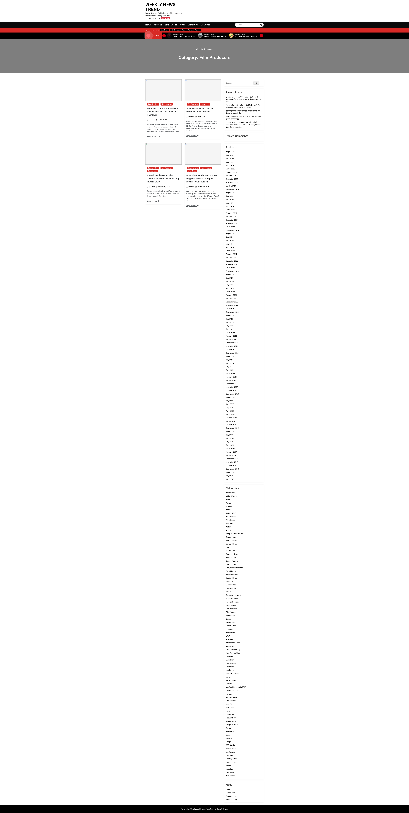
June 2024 (230, 240)
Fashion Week (231, 605)
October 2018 (231, 466)
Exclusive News (232, 598)
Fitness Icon (230, 616)
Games (228, 619)
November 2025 (232, 183)
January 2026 (231, 176)
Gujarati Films (231, 626)
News (182, 25)
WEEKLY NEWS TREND (160, 7)
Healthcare (230, 629)
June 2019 (230, 438)
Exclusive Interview (233, 595)
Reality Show (231, 721)
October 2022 (231, 309)
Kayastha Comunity (233, 650)
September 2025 (232, 189)
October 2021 (231, 350)
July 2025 (229, 196)
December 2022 (232, 302)
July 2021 (229, 360)
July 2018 (229, 476)
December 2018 (232, 459)
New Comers (231, 701)
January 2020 (231, 421)
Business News (232, 554)
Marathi (228, 677)
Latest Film (230, 656)
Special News (231, 749)
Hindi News (230, 633)
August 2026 (230, 152)
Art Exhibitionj (231, 520)
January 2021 (231, 380)
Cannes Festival (232, 561)
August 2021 (230, 356)
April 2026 (230, 165)
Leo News (230, 670)
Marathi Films (231, 680)
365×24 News (231, 496)
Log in (228, 789)
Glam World (230, 622)
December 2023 (232, 261)
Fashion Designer (232, 602)
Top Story (229, 755)
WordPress (194, 809)
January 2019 (231, 455)
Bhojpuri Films (231, 541)
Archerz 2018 (231, 513)
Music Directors (232, 691)
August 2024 (230, 234)
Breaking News (153, 104)
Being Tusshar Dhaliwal (234, 534)
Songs (228, 742)
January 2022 (231, 339)
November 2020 (232, 387)
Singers (229, 738)
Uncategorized (231, 762)
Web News (230, 772)
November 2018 (232, 462)
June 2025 (230, 200)
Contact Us (193, 25)
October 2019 (231, 425)
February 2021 (231, 377)
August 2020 (230, 397)
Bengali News (231, 537)
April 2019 (230, 445)
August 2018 (230, 472)
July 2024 (229, 237)
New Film (229, 704)
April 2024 (230, 247)
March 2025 (230, 210)
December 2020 (232, 384)
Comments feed (232, 796)
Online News (230, 714)
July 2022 (229, 319)
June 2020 (230, 404)
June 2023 (230, 281)
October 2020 (231, 391)
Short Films (230, 732)
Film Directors (231, 609)
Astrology (229, 523)
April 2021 (230, 370)
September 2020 (232, 394)
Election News (231, 578)
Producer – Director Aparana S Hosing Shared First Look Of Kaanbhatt (162, 111)
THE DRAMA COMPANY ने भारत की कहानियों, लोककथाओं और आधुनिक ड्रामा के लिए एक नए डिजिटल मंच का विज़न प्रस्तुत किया (243, 124)
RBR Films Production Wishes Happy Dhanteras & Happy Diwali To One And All (201, 178)
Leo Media (230, 667)
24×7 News (230, 493)
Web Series (230, 776)
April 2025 (230, 206)
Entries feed (230, 793)
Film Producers (167, 104)
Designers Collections (234, 568)
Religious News (232, 725)
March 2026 (230, 169)
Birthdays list (171, 25)
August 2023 (230, 275)
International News (233, 643)
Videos (228, 766)
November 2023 (232, 264)
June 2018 (230, 479)
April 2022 (230, 329)
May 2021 (229, 367)
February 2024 (231, 254)
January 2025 (231, 217)
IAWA (228, 636)
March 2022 (230, 333)
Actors (228, 503)
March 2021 (230, 374)
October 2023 (231, 268)
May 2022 (229, 326)
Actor (228, 500)
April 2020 (230, 411)
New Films (230, 708)
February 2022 (231, 336)
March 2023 (230, 292)
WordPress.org (231, 800)
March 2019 (230, 449)
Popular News (231, 718)
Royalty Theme (222, 809)
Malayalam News (232, 674)
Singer (228, 735)
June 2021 (230, 363)
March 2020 (230, 414)
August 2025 (230, 193)
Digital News (231, 571)
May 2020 (229, 408)
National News (231, 697)
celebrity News (231, 564)
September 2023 (232, 271)
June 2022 (230, 322)
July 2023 (229, 278)
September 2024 (232, 230)
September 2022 (232, 312)
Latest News (205, 104)
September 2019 (232, 428)
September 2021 (232, 353)
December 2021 (232, 343)
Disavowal (205, 25)
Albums (229, 510)
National (229, 694)
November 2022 (232, 305)
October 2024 (231, 227)
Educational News (232, 575)
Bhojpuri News (231, 544)
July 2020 (229, 401)
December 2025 (232, 179)
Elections (229, 581)
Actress (229, 506)
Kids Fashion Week (233, 653)
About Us (158, 25)
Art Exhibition (231, 517)
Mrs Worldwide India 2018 (236, 687)
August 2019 (230, 431)
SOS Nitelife (230, 745)
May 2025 (229, 203)
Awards (229, 530)
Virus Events (230, 769)
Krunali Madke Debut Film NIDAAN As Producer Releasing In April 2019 (163, 178)
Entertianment (231, 588)
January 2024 (231, 258)
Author (228, 527)
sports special (231, 752)
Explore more (152, 137)
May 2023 (229, 285)
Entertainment (231, 585)
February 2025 (231, 213)
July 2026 (229, 155)
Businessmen (231, 558)
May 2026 (229, 162)
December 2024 (232, 220)
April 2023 (230, 288)
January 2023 (231, 298)
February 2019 (231, 452)
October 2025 (231, 186)
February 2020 (231, 418)
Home (148, 25)
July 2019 (229, 435)
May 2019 (229, 442)
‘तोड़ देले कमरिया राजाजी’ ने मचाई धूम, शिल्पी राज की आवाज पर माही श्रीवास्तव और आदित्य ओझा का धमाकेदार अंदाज (243, 99)
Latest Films (230, 660)
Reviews (229, 728)
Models (229, 684)
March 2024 (230, 251)
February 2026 (231, 172)
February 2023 (231, 295)
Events (228, 592)
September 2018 (232, 469)
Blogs (228, 547)
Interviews (230, 646)
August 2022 (230, 316)
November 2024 (232, 223)
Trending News (231, 759)
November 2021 (232, 346)
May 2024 (229, 244)
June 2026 (230, 159)
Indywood (229, 639)
